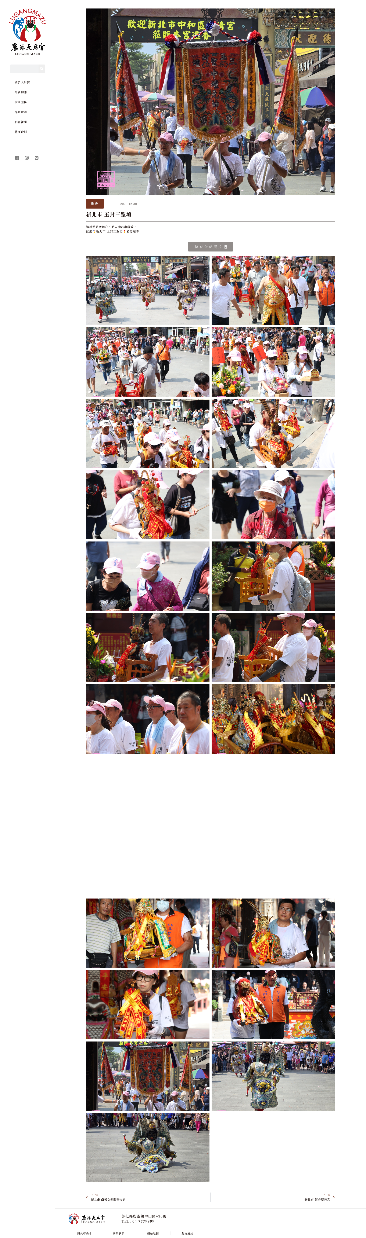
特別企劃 (21, 132)
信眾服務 (21, 102)
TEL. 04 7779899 (138, 1221)
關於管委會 (84, 1233)
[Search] (42, 69)
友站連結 (187, 1233)
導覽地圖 (21, 112)
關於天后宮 (22, 82)
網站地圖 (153, 1233)
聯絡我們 (119, 1233)
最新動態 (21, 92)
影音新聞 (21, 122)
